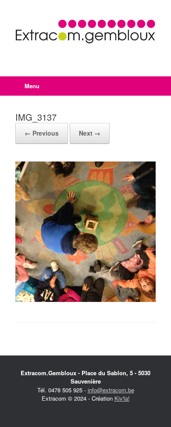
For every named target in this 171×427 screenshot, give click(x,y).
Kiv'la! (122, 398)
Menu (32, 86)
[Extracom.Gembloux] (85, 31)
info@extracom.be (111, 390)
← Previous (42, 133)
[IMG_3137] (85, 299)
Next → (89, 133)
